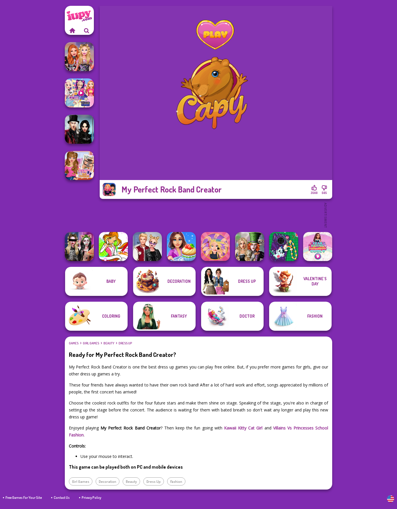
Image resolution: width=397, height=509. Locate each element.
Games (73, 343)
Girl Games (91, 343)
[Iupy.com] (72, 30)
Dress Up (125, 343)
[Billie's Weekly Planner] (79, 246)
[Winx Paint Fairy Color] (113, 246)
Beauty (108, 343)
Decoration (107, 481)
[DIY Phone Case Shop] (283, 246)
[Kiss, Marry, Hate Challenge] (147, 246)
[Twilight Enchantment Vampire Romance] (79, 129)
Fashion (176, 481)
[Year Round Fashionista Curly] (317, 246)
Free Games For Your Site (24, 497)
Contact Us (62, 497)
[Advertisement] (216, 215)
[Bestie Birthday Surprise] (79, 56)
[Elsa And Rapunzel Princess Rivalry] (79, 92)
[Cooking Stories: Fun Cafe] (181, 246)
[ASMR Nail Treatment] (79, 165)
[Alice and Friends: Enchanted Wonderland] (249, 246)
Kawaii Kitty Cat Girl (243, 428)
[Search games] (86, 30)
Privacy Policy (91, 497)
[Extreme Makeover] (215, 246)
